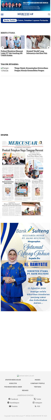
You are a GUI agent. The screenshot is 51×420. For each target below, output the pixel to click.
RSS (38, 406)
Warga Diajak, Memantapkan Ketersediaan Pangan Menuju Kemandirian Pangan (31, 69)
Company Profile (37, 383)
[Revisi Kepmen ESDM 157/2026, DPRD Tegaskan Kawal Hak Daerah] (38, 42)
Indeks (37, 380)
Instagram (38, 403)
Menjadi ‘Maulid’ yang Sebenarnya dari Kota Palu (11, 52)
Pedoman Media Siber (13, 387)
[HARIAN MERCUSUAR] (25, 14)
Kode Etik (13, 383)
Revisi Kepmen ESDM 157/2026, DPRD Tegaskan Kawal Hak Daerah (36, 53)
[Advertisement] (25, 103)
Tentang (37, 387)
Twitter (38, 399)
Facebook (14, 399)
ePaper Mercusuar (13, 380)
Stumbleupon (14, 403)
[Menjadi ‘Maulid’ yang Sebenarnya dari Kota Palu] (13, 42)
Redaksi (25, 390)
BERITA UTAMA (8, 32)
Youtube (14, 406)
